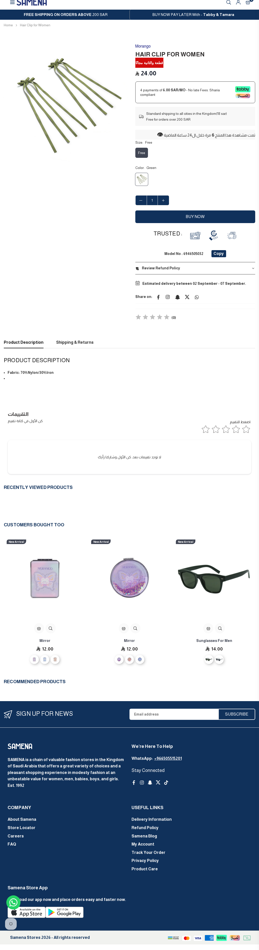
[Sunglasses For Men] (214, 579)
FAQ (12, 844)
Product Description (24, 342)
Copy (218, 253)
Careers (16, 836)
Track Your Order (148, 852)
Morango (143, 46)
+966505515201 (168, 758)
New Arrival (16, 541)
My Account (143, 844)
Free (141, 153)
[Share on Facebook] (158, 296)
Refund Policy (145, 828)
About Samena (22, 819)
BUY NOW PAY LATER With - (193, 14)
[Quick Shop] (39, 628)
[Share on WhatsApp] (197, 296)
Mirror (44, 641)
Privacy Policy (145, 860)
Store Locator (21, 828)
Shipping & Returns (75, 342)
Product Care (145, 869)
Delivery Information (152, 819)
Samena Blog (144, 836)
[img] (152, 317)
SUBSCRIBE (236, 714)
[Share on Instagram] (168, 296)
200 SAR (65, 14)
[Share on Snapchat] (177, 296)
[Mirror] (45, 579)
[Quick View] (51, 628)
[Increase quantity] (163, 200)
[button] (120, 105)
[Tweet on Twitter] (187, 296)
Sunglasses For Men (214, 641)
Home (8, 25)
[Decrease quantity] (141, 200)
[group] (66, 105)
